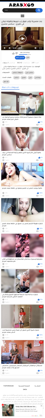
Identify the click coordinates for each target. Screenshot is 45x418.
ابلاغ (28, 57)
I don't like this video (16, 53)
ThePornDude (8, 386)
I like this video (13, 53)
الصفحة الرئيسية (24, 386)
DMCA (25, 390)
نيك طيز (6, 81)
